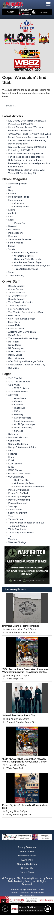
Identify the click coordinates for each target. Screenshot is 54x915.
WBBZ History (21, 388)
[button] (48, 3)
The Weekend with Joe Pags (23, 338)
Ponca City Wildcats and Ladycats (32, 265)
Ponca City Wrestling (19, 499)
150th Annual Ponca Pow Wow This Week (29, 133)
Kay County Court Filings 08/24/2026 (27, 147)
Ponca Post (20, 223)
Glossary (18, 414)
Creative (18, 404)
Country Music (21, 206)
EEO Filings (27, 859)
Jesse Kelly (14, 325)
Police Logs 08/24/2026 (20, 150)
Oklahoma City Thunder (26, 252)
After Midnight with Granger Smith (25, 361)
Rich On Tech (15, 335)
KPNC (11, 466)
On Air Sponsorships (24, 424)
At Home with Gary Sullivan (22, 331)
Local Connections (24, 421)
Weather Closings (17, 542)
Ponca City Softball (18, 493)
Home (11, 457)
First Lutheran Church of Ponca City (26, 364)
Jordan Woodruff (17, 292)
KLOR (11, 460)
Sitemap (12, 506)
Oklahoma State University (27, 259)
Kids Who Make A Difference (29, 486)
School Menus (15, 242)
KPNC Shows (15, 470)
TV (9, 535)
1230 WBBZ (14, 384)
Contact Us (14, 440)
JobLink (12, 213)
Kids (10, 216)
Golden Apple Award (24, 483)
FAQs (17, 411)
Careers (12, 193)
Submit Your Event (17, 512)
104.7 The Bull (15, 378)
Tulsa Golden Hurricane (26, 268)
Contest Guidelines (18, 444)
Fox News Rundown (18, 308)
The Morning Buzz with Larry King (25, 312)
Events (11, 209)
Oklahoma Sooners (24, 255)
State (11, 272)
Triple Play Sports (17, 305)
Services (18, 430)
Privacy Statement (17, 503)
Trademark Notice (17, 526)
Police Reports (16, 232)
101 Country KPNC (17, 295)
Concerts (19, 203)
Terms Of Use (15, 519)
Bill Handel (13, 341)
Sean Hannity (15, 322)
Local (11, 219)
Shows (11, 246)
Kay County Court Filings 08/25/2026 (27, 120)
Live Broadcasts (22, 417)
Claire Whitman (16, 358)
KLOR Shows (15, 463)
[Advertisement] (27, 12)
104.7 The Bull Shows (19, 381)
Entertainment (15, 200)
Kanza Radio (14, 345)
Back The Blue (21, 480)
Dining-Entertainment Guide (22, 447)
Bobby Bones (15, 354)
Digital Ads (19, 407)
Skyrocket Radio (35, 889)
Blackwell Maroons (18, 437)
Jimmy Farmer (15, 289)
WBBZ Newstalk (16, 351)
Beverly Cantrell (16, 285)
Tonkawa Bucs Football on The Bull (26, 522)
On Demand (14, 229)
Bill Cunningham (16, 348)
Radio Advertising (23, 427)
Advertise (13, 394)
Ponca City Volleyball (19, 496)
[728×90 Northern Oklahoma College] (27, 900)
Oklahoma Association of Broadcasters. (32, 894)
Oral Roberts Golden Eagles (28, 262)
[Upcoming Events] (27, 608)
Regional (12, 236)
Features (12, 453)
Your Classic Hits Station (20, 302)
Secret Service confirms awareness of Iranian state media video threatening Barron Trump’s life (28, 140)
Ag (9, 186)
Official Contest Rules (19, 473)
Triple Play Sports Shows (21, 532)
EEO (10, 450)
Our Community (16, 476)
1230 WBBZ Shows (18, 391)
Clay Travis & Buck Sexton (21, 318)
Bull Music (13, 367)
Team (11, 516)
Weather (12, 539)
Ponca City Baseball (18, 489)
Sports (11, 249)
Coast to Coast (16, 328)
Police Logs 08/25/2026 (20, 124)
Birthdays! (13, 434)
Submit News (15, 509)
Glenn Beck (14, 315)
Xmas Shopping (16, 275)
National (12, 226)
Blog (10, 190)
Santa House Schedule (20, 239)
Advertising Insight (17, 183)
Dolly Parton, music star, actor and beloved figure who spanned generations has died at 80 (29, 163)
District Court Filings (18, 196)
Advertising (20, 398)
